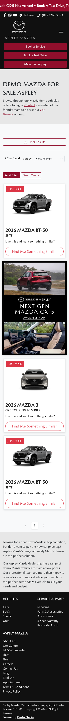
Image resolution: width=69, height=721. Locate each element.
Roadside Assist (47, 625)
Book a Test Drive (35, 55)
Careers (8, 664)
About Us (9, 641)
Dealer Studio (25, 717)
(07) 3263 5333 (52, 15)
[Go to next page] (43, 525)
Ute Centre (10, 645)
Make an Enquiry (35, 64)
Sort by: (27, 158)
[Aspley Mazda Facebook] (5, 15)
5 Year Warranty (47, 621)
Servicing (43, 607)
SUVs (6, 611)
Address (29, 15)
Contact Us (10, 668)
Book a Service (35, 46)
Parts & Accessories (50, 611)
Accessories (45, 616)
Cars (6, 607)
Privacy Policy (12, 691)
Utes (6, 621)
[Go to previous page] (25, 525)
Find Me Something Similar (34, 251)
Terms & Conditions (16, 687)
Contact (29, 105)
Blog (6, 673)
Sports (7, 616)
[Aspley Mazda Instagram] (10, 15)
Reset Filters (12, 175)
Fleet (6, 659)
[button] (61, 31)
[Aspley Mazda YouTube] (15, 15)
